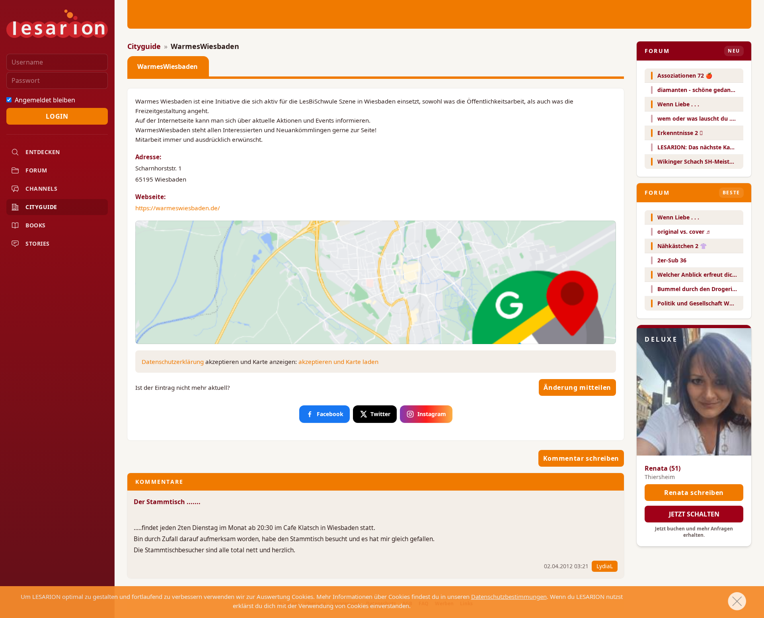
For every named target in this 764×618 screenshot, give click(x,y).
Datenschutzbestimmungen (509, 596)
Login (57, 116)
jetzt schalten (694, 514)
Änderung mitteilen (577, 387)
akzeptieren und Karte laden (338, 362)
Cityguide (144, 46)
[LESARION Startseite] (57, 24)
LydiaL (604, 566)
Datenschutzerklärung (173, 362)
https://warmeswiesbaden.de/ (177, 208)
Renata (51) (662, 468)
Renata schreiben (694, 492)
